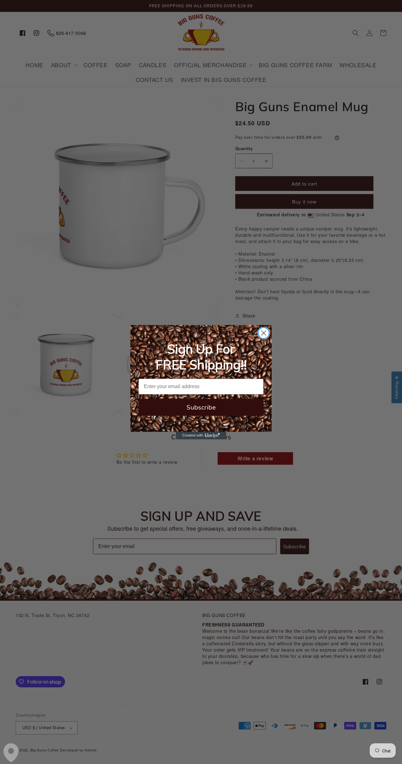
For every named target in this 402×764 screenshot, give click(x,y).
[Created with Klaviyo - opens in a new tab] (201, 435)
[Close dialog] (263, 333)
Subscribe (201, 407)
